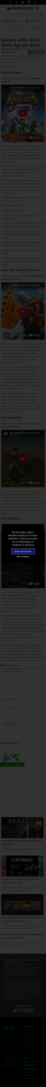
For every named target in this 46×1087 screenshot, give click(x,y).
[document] (23, 543)
